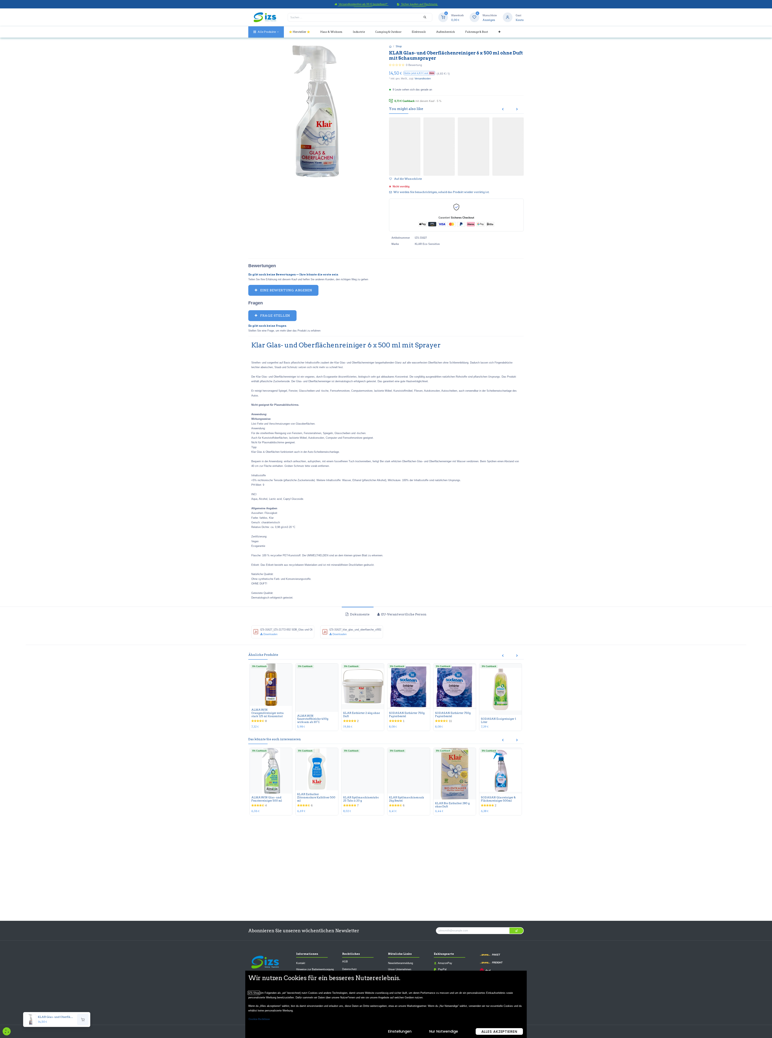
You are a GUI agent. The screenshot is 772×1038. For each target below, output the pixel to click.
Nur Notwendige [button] (443, 1031)
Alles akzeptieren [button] (499, 1031)
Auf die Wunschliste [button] (407, 179)
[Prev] (502, 109)
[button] (419, 73)
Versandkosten (423, 78)
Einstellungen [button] (400, 1031)
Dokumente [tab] (359, 615)
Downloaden (270, 634)
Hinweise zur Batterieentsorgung (315, 969)
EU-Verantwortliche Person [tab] (403, 615)
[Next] (517, 109)
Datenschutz (349, 969)
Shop (399, 46)
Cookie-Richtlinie (259, 1019)
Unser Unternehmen (399, 969)
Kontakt (300, 963)
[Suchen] (425, 17)
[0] (443, 17)
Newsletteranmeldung (400, 963)
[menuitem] (266, 31)
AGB (345, 961)
